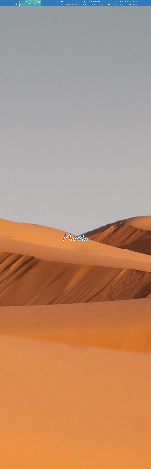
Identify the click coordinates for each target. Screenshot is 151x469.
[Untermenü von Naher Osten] (92, 4)
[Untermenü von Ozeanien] (104, 4)
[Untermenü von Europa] (113, 4)
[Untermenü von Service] (123, 4)
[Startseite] (61, 4)
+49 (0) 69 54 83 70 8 (93, 1)
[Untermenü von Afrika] (70, 4)
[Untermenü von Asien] (79, 4)
